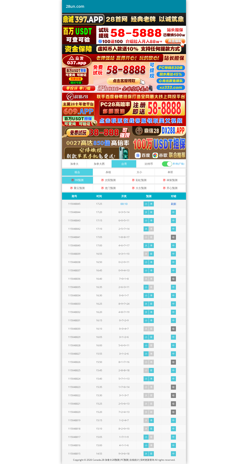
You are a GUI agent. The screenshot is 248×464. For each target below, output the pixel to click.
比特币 (149, 164)
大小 (139, 172)
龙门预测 (110, 188)
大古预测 (141, 188)
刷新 (173, 204)
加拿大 (74, 164)
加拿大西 (99, 164)
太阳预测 (110, 180)
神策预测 (172, 180)
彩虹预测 (141, 180)
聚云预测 (79, 188)
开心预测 (172, 188)
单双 (170, 172)
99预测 (79, 180)
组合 (77, 172)
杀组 (108, 172)
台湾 (124, 164)
